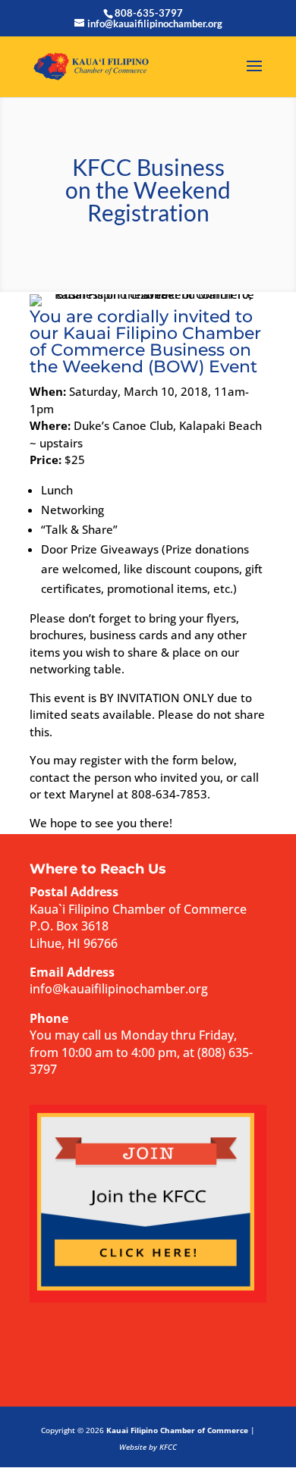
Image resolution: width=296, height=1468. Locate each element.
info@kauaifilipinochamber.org (119, 988)
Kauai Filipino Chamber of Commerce (177, 1430)
